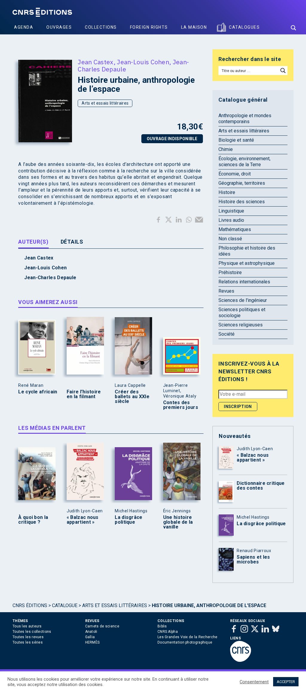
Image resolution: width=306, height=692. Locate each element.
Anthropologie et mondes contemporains (244, 118)
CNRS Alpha (167, 632)
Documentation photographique (184, 642)
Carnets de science (102, 626)
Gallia (90, 637)
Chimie (225, 149)
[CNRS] (240, 661)
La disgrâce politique (128, 520)
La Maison (194, 27)
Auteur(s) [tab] (33, 242)
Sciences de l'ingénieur (242, 300)
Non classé (230, 239)
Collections (101, 27)
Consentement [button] (254, 682)
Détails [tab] (72, 242)
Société (226, 334)
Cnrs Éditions (30, 605)
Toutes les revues (28, 637)
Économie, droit (234, 174)
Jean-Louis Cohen (143, 62)
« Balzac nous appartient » (83, 520)
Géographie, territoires (241, 183)
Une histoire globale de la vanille (178, 522)
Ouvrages (59, 27)
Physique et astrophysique (246, 263)
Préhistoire (230, 272)
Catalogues (244, 27)
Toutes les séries (28, 642)
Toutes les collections (32, 632)
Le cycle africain (37, 391)
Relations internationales (244, 282)
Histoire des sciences (241, 201)
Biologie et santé (236, 140)
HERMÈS (92, 642)
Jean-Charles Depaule (50, 277)
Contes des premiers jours (180, 405)
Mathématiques (234, 229)
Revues (226, 291)
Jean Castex (95, 62)
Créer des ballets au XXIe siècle (132, 396)
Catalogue (64, 605)
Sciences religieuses (240, 325)
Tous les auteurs (27, 626)
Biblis (162, 626)
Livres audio (231, 220)
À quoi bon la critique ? (33, 520)
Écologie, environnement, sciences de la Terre (244, 161)
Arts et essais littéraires (105, 103)
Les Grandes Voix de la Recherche (187, 637)
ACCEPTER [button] (286, 681)
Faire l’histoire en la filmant (84, 394)
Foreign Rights (149, 27)
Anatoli (91, 632)
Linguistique (231, 211)
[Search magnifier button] (293, 27)
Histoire (226, 192)
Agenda (23, 27)
